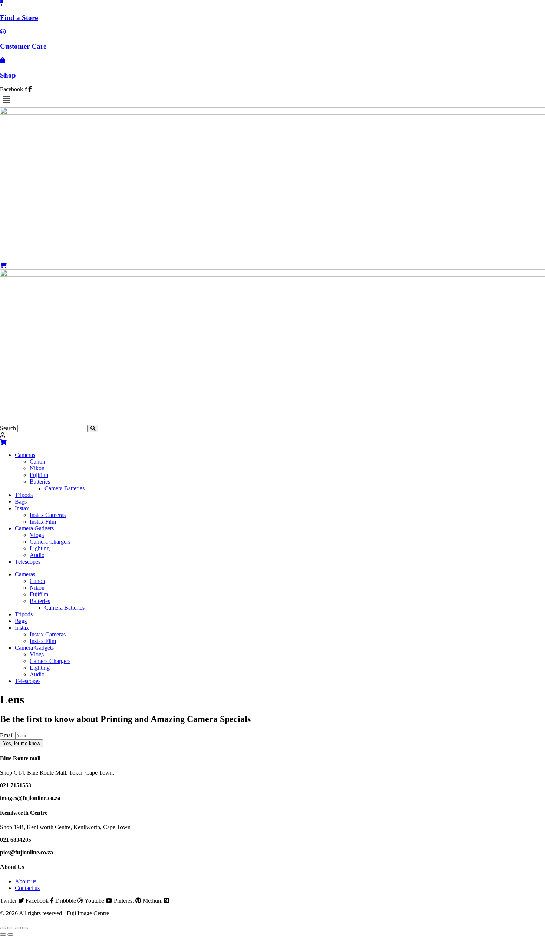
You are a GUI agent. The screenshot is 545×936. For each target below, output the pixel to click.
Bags (21, 501)
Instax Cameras (48, 515)
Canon (37, 461)
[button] (272, 100)
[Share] (18, 928)
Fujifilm (39, 475)
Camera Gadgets (34, 528)
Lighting (40, 548)
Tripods (24, 495)
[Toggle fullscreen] (10, 928)
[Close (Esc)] (25, 928)
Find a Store (19, 18)
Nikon (37, 468)
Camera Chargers (50, 541)
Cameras (25, 455)
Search (8, 428)
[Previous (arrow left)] (3, 934)
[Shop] (2, 60)
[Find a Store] (1, 3)
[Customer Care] (3, 32)
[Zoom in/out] (3, 928)
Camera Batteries (64, 488)
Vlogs (37, 535)
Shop (8, 75)
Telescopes (27, 561)
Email (7, 735)
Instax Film (43, 521)
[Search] (92, 428)
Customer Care (23, 46)
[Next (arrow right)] (10, 934)
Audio (37, 555)
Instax (22, 508)
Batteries (40, 481)
